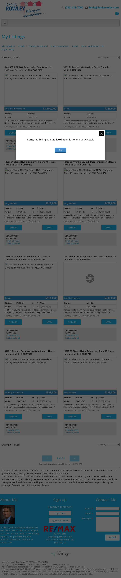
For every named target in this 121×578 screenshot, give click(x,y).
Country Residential (38, 46)
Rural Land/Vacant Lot (92, 46)
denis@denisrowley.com (103, 7)
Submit (112, 537)
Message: (87, 518)
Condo (21, 46)
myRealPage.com (61, 554)
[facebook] (116, 13)
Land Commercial (59, 46)
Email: (88, 513)
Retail (75, 46)
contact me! (6, 542)
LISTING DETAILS (13, 132)
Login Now (60, 513)
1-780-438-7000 (12, 146)
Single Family (7, 49)
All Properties (8, 46)
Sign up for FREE (60, 520)
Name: (88, 508)
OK (60, 150)
